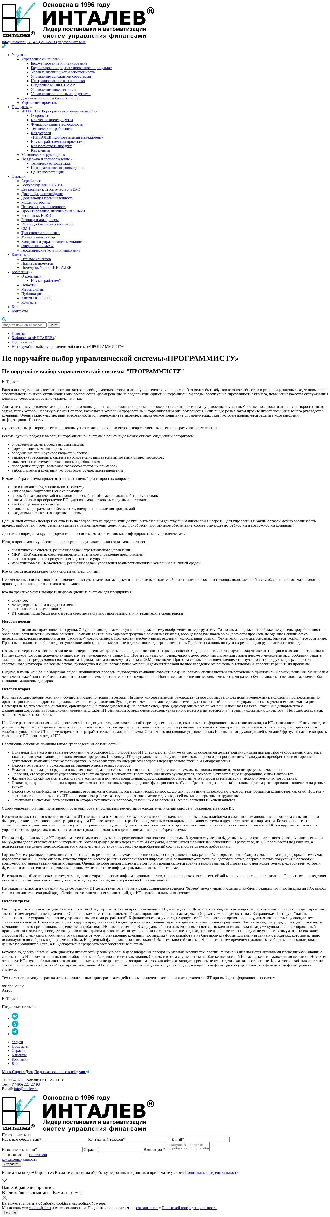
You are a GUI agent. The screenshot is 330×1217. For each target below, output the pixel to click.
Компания (20, 272)
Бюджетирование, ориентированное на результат (71, 68)
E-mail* (178, 1139)
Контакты (29, 302)
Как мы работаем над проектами (58, 142)
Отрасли (19, 176)
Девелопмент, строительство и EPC (50, 189)
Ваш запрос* (155, 1149)
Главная (18, 333)
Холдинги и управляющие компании (51, 241)
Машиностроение (35, 202)
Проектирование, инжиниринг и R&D (53, 211)
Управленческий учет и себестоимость (63, 72)
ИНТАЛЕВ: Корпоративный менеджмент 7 (57, 111)
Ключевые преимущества (52, 120)
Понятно (10, 1212)
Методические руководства (43, 155)
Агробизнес (31, 181)
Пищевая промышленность (43, 207)
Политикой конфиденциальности (189, 1208)
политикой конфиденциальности (24, 1157)
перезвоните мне (72, 42)
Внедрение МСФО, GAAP (53, 85)
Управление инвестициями (53, 89)
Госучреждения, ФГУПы (41, 185)
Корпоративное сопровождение (57, 168)
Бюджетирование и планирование (59, 63)
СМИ (25, 228)
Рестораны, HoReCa (37, 215)
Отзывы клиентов (36, 259)
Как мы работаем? (46, 281)
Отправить (11, 1164)
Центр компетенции (47, 172)
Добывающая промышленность (47, 198)
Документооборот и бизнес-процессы (52, 98)
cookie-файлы (40, 1208)
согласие (78, 1172)
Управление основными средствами (61, 94)
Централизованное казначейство (58, 81)
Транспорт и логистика (40, 233)
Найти (54, 325)
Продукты (20, 107)
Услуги (17, 55)
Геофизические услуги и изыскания (50, 250)
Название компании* (20, 1149)
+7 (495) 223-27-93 (42, 42)
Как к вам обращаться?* (22, 1139)
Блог (15, 307)
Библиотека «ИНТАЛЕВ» (33, 338)
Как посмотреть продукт (51, 146)
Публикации (31, 294)
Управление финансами (41, 59)
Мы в (17, 1072)
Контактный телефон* (107, 1139)
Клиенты (19, 254)
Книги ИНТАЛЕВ (36, 298)
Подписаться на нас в (59, 1072)
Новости (28, 285)
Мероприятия (32, 289)
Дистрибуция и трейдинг (42, 194)
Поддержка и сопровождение (45, 159)
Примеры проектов (37, 263)
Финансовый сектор (38, 237)
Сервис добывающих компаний (47, 224)
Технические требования (51, 128)
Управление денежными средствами (61, 76)
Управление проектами (40, 102)
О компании (31, 276)
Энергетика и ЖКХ (37, 246)
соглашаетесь (147, 1208)
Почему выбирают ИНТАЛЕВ (46, 268)
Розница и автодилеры (40, 220)
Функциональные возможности (57, 124)
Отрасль (91, 1149)
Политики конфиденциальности (211, 1172)
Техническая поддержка (51, 163)
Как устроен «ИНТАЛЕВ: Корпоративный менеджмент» (67, 135)
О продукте (40, 115)
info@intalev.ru (14, 42)
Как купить (40, 150)
